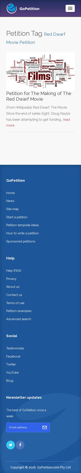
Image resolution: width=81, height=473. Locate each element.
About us (12, 286)
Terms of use (15, 303)
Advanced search (18, 319)
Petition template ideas (22, 225)
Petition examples (18, 311)
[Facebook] (20, 445)
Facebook (13, 356)
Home (10, 193)
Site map (12, 209)
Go (44, 427)
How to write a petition (22, 233)
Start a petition (16, 217)
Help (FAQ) (13, 270)
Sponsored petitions (20, 241)
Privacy (11, 278)
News (10, 201)
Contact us (14, 295)
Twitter (11, 364)
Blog (9, 380)
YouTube (12, 372)
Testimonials (15, 348)
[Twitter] (10, 445)
